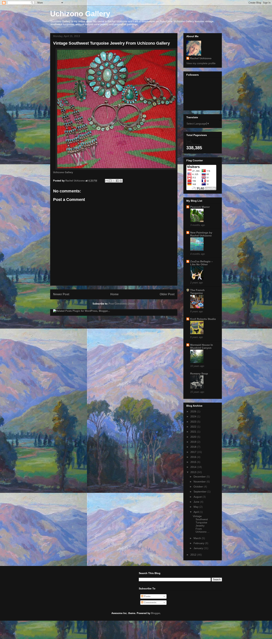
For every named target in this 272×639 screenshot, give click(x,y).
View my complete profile (201, 63)
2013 (193, 472)
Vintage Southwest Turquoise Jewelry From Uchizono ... (201, 524)
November (200, 481)
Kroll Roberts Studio (203, 318)
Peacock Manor (200, 206)
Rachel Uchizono (200, 58)
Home (114, 294)
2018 (193, 446)
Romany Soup (199, 373)
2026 (193, 411)
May (196, 506)
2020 (193, 436)
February (199, 543)
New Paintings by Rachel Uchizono (201, 234)
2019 (193, 441)
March (198, 538)
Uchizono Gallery (80, 14)
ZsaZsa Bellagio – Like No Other (201, 263)
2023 (193, 421)
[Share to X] (114, 181)
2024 (193, 416)
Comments (149, 602)
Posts (146, 596)
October (199, 486)
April (196, 511)
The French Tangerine (197, 292)
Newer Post (61, 294)
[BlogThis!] (110, 181)
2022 (193, 426)
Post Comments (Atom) (122, 303)
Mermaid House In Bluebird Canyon (201, 346)
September (200, 491)
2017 (193, 451)
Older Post (167, 294)
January (199, 548)
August (198, 496)
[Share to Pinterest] (121, 181)
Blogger (155, 613)
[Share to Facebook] (117, 181)
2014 (193, 466)
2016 (193, 456)
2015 (193, 461)
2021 (193, 431)
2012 (193, 554)
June (197, 501)
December (200, 476)
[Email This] (107, 181)
